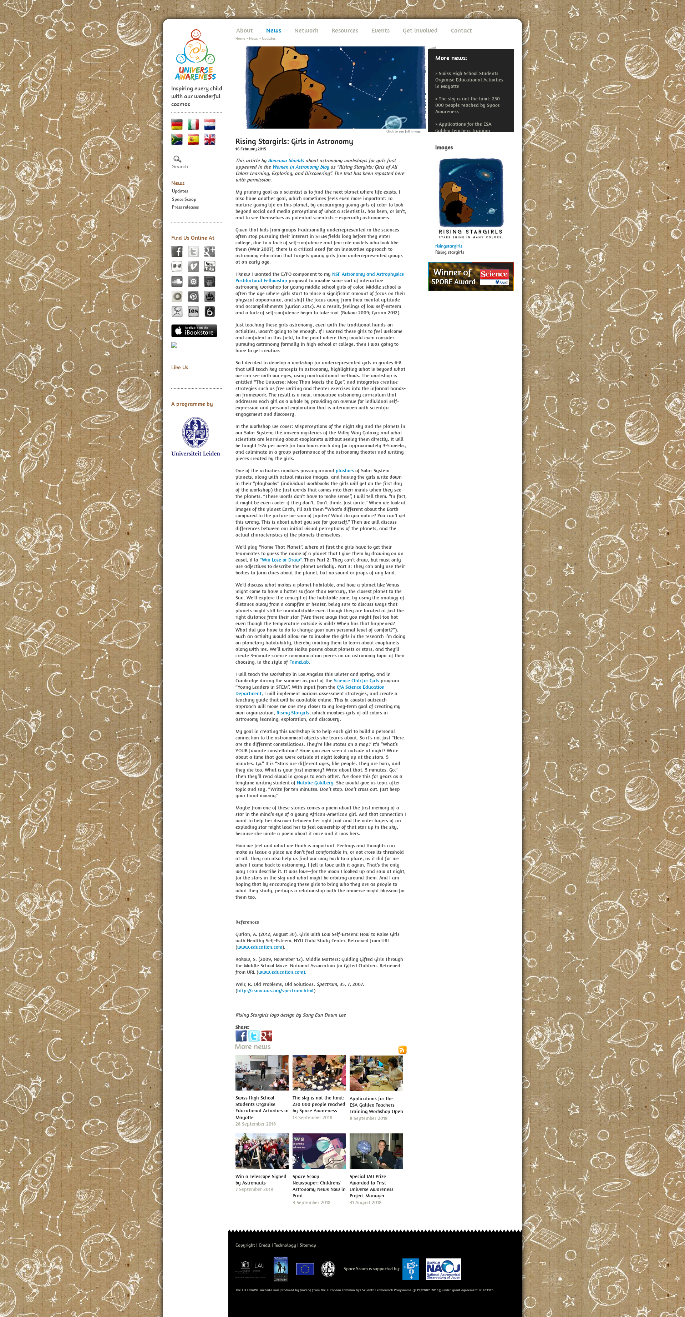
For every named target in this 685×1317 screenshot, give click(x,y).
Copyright (245, 1245)
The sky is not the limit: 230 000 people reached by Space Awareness (467, 105)
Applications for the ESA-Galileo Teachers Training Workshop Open (464, 130)
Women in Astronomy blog (300, 167)
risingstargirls (448, 246)
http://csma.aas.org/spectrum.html (275, 990)
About (244, 30)
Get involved (420, 30)
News (178, 182)
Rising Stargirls (292, 712)
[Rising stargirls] (471, 196)
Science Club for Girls (356, 680)
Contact (461, 30)
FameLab (299, 662)
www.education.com (259, 947)
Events (380, 30)
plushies (344, 470)
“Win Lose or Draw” (280, 560)
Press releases (185, 207)
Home (240, 38)
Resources (344, 30)
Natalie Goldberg (314, 782)
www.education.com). (282, 972)
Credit (264, 1245)
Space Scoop (184, 199)
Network (306, 30)
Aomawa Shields (286, 160)
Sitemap (308, 1245)
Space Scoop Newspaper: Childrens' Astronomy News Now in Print (319, 1186)
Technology (285, 1245)
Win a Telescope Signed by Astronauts (260, 1179)
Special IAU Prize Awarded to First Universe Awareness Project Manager (372, 1186)
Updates (180, 191)
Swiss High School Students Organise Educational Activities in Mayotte (469, 79)
